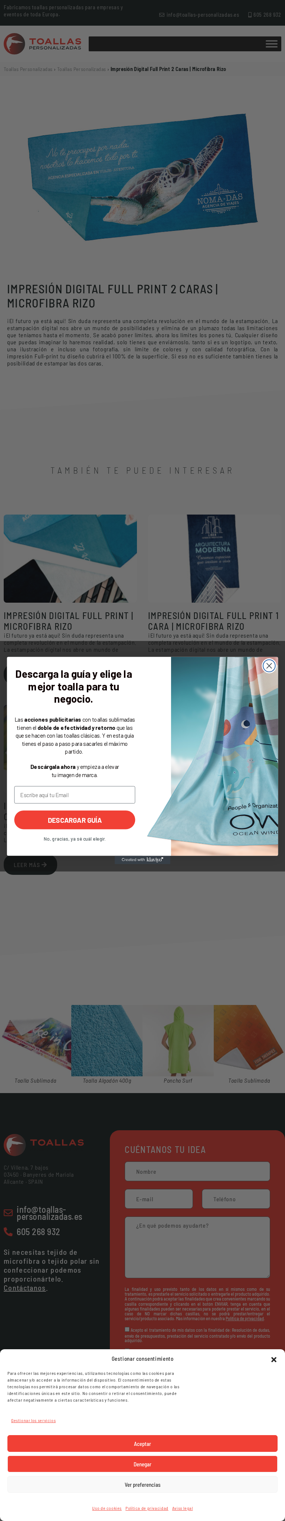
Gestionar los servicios (33, 1420)
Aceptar (142, 1443)
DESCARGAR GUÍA (75, 820)
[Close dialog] (269, 666)
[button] (274, 1358)
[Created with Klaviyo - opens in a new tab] (142, 860)
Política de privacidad (146, 1508)
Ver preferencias (143, 1484)
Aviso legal (182, 1508)
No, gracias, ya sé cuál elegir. (75, 839)
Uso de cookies (107, 1508)
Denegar (142, 1464)
